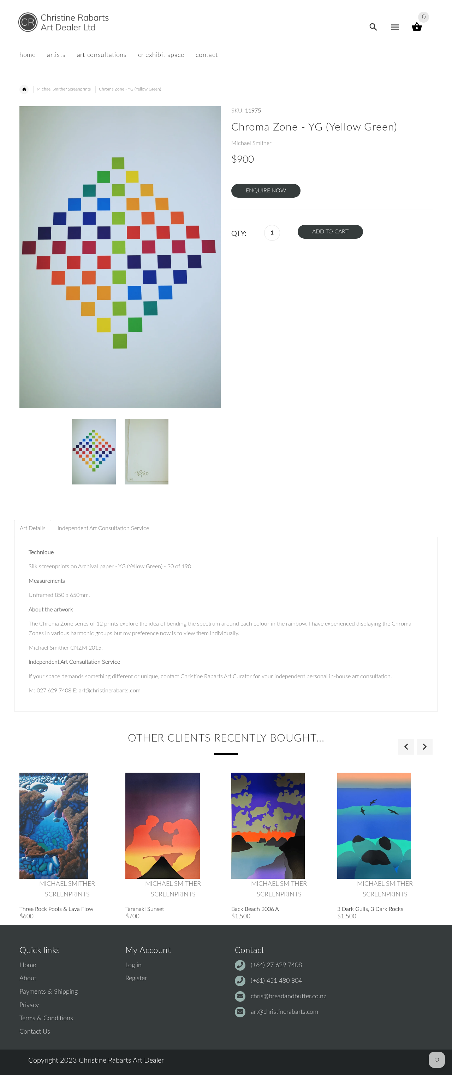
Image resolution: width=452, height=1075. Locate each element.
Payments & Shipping (48, 992)
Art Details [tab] (33, 528)
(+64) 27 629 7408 (276, 965)
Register (136, 978)
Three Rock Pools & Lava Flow (56, 909)
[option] (94, 451)
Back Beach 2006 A (255, 909)
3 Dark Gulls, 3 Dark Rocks (370, 909)
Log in (133, 965)
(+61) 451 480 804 (276, 981)
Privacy (29, 1005)
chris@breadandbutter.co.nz (288, 996)
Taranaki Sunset (144, 909)
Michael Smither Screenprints (64, 89)
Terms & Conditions (46, 1018)
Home (27, 965)
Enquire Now (266, 190)
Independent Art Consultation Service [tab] (103, 528)
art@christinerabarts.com (284, 1012)
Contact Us (34, 1032)
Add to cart (330, 231)
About (27, 978)
